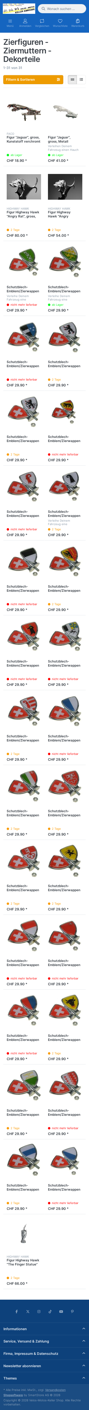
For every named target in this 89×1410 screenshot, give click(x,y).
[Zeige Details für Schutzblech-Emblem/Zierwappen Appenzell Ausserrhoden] (24, 411)
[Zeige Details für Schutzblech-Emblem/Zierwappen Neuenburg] (24, 786)
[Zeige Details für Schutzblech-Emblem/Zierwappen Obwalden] (24, 860)
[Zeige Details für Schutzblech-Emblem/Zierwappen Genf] (65, 561)
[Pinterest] (72, 1311)
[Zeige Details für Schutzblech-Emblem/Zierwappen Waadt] (24, 1085)
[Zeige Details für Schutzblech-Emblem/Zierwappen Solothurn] (24, 935)
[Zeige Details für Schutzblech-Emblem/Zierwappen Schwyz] (65, 935)
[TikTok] (50, 1311)
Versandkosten (55, 1390)
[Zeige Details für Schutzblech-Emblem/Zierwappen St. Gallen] (24, 261)
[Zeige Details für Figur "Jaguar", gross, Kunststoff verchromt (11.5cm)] (24, 112)
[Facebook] (16, 1311)
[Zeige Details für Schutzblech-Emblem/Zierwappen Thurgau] (65, 261)
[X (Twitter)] (28, 1311)
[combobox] (62, 8)
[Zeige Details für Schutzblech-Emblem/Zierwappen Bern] (65, 411)
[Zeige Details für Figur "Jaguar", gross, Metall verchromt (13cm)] (65, 112)
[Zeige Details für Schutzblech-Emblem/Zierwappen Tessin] (24, 1010)
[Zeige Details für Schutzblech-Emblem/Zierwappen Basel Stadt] (65, 486)
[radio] (72, 79)
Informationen (15, 1329)
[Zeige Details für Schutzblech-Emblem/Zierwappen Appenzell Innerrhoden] (65, 336)
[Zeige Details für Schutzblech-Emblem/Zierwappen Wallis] (65, 1085)
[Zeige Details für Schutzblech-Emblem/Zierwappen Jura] (24, 711)
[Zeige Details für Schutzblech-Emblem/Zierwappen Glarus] (24, 636)
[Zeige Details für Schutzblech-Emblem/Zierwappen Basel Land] (24, 486)
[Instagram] (39, 1311)
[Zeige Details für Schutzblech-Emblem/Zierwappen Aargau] (24, 336)
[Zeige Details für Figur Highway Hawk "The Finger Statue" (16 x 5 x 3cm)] (24, 1235)
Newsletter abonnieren (22, 1366)
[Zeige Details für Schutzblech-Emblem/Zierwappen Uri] (65, 1010)
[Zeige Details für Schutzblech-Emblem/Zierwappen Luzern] (65, 711)
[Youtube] (61, 1311)
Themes (10, 1378)
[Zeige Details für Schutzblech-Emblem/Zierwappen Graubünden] (65, 636)
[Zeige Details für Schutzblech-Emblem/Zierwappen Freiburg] (24, 561)
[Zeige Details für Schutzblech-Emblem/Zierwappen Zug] (24, 1160)
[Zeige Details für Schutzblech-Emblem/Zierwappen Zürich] (65, 1160)
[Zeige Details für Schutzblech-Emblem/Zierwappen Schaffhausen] (65, 860)
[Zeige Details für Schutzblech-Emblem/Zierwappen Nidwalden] (65, 786)
